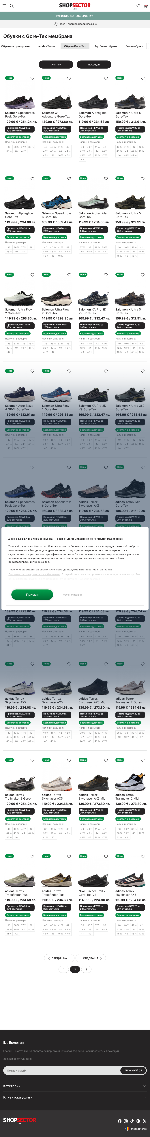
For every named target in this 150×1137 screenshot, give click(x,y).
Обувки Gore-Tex (75, 46)
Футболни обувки (106, 46)
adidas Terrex (46, 46)
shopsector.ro (139, 1128)
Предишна (59, 958)
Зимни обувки (134, 46)
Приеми (32, 594)
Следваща (90, 958)
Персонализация (71, 594)
